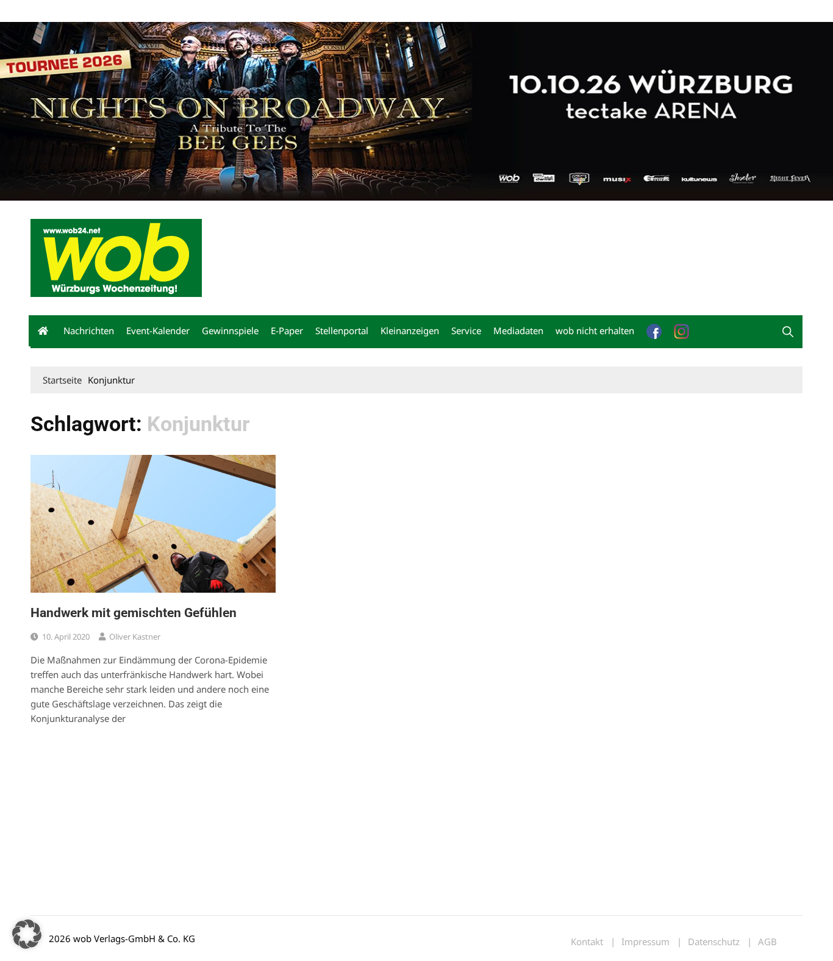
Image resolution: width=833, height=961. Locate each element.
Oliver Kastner (134, 636)
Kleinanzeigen (410, 330)
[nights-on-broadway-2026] (416, 110)
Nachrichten (88, 330)
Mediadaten (52, 11)
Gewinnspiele (230, 330)
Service (466, 330)
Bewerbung (259, 11)
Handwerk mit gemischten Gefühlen (133, 613)
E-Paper (287, 330)
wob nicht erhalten (114, 11)
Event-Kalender (158, 330)
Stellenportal (341, 330)
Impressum (211, 11)
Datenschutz (714, 941)
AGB (767, 941)
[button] (787, 331)
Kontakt (169, 11)
